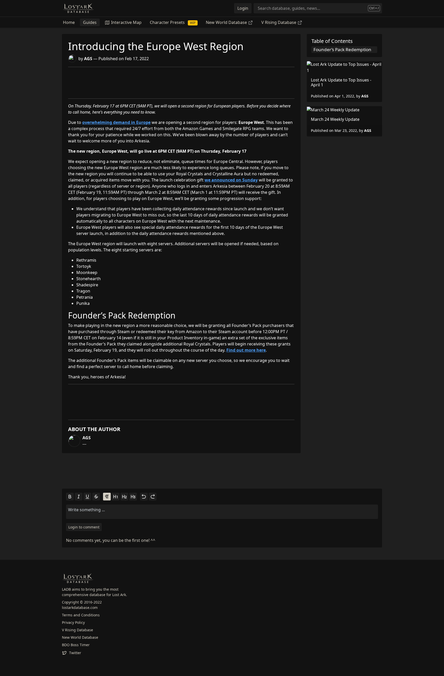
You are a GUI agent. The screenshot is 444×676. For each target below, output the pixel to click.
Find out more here (246, 350)
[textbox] (222, 510)
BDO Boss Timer (76, 644)
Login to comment (83, 527)
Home (69, 22)
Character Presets (173, 22)
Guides (90, 22)
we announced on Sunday (231, 180)
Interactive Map (126, 22)
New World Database (227, 22)
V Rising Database (279, 22)
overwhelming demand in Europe (116, 122)
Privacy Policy (73, 622)
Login (242, 8)
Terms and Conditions (81, 615)
